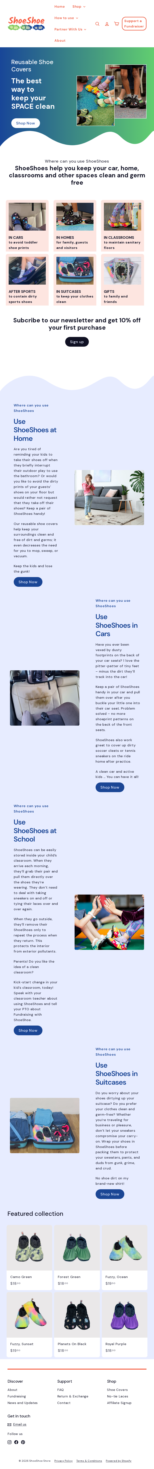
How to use (64, 18)
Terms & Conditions (89, 1460)
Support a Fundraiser (134, 24)
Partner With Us (68, 29)
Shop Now (25, 123)
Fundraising (17, 1396)
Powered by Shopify (118, 1460)
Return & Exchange (72, 1396)
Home (59, 6)
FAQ (60, 1390)
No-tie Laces (117, 1396)
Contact (64, 1403)
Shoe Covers (117, 1390)
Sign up (77, 341)
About (60, 40)
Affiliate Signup (119, 1403)
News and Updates (23, 1403)
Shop (77, 6)
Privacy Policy (63, 1460)
